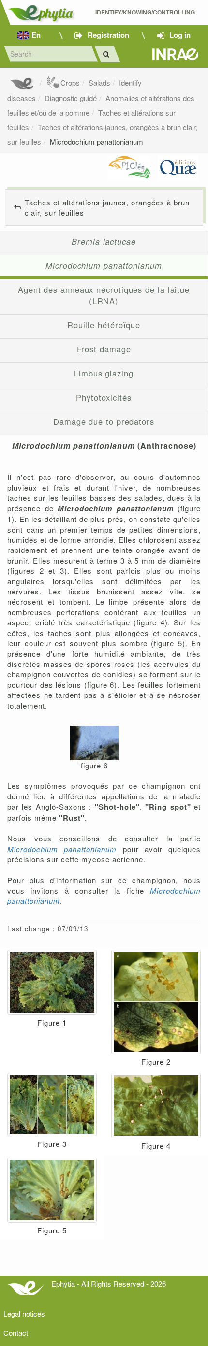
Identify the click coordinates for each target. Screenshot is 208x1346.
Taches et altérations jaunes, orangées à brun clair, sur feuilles (107, 207)
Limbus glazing (104, 373)
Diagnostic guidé (71, 98)
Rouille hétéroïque (103, 325)
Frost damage (104, 349)
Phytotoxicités (104, 397)
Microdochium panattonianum (96, 141)
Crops (70, 82)
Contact (15, 1333)
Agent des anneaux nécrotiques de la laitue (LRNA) (104, 295)
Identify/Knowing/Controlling (145, 12)
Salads (99, 82)
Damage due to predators (103, 421)
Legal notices (24, 1313)
